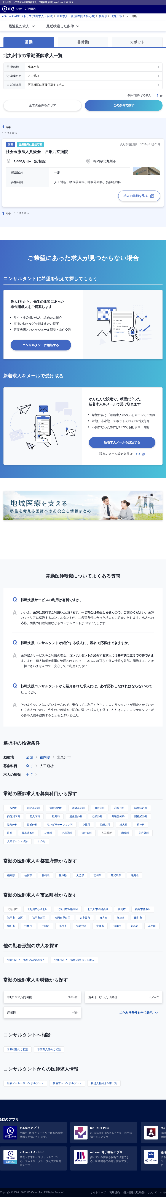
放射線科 (86, 833)
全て (29, 765)
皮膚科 (48, 833)
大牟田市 (85, 917)
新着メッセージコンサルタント (25, 1083)
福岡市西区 (38, 917)
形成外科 (32, 824)
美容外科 (144, 833)
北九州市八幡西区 (98, 909)
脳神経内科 (140, 808)
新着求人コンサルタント (67, 1083)
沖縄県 (135, 875)
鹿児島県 (116, 875)
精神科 (141, 824)
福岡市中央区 (15, 917)
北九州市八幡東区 (67, 909)
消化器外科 (75, 816)
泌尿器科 (67, 833)
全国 (29, 757)
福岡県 (45, 757)
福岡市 (122, 909)
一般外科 (54, 816)
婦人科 (123, 824)
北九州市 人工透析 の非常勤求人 (26, 960)
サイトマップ (98, 1192)
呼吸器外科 (118, 816)
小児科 (86, 824)
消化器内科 (33, 808)
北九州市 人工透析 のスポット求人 (74, 960)
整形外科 (12, 824)
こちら (137, 454)
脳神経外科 (140, 816)
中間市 (45, 926)
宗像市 (100, 926)
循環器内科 (55, 808)
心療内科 (119, 808)
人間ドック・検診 (17, 841)
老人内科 (35, 816)
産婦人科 (105, 824)
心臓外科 (97, 816)
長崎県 (45, 875)
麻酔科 (125, 833)
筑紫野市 (81, 926)
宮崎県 (97, 875)
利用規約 (114, 1192)
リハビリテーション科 (60, 824)
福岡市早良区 (62, 917)
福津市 (117, 926)
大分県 (80, 875)
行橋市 (28, 926)
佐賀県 (28, 875)
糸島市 (135, 926)
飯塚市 (121, 917)
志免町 (152, 926)
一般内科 (12, 808)
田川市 (138, 917)
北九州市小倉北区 (37, 909)
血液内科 (99, 808)
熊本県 (63, 875)
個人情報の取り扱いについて (140, 1192)
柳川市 (11, 926)
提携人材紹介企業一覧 (104, 1083)
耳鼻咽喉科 (28, 833)
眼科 (9, 833)
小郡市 (63, 926)
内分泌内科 (13, 816)
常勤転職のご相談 (17, 1049)
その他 (41, 841)
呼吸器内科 (78, 808)
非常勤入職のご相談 (49, 1049)
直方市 (103, 917)
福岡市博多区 (143, 909)
